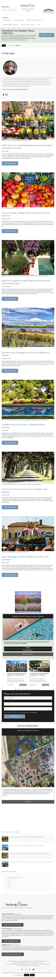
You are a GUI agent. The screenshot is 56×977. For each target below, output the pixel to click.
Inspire (19, 484)
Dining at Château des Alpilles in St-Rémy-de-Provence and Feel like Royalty (29, 853)
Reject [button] (32, 975)
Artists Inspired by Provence (9, 484)
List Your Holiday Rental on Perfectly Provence (18, 964)
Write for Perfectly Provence (40, 961)
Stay (9, 885)
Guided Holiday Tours (12, 347)
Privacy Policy (34, 712)
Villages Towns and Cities (34, 484)
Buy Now (28, 799)
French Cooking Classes (8, 208)
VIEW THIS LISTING (27, 654)
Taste (29, 140)
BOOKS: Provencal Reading (10, 24)
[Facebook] (3, 95)
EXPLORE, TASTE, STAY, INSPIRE (33, 20)
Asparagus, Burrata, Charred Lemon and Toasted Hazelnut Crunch (26, 837)
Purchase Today (46, 35)
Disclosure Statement (44, 964)
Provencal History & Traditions (14, 552)
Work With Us (10, 10)
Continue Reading (10, 163)
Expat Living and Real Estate (15, 877)
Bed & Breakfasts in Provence (9, 419)
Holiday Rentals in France (36, 962)
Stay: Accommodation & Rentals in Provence (31, 275)
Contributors (10, 45)
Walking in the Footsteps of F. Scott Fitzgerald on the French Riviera (26, 845)
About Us (4, 10)
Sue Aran (24, 140)
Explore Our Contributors (12, 954)
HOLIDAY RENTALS (7, 20)
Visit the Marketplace (11, 941)
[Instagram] (7, 95)
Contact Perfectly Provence (24, 965)
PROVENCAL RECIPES (19, 20)
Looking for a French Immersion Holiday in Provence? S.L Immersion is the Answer (30, 862)
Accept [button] (26, 975)
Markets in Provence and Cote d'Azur (11, 140)
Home (3, 45)
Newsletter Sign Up (13, 961)
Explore (4, 347)
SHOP (39, 24)
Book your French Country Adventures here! (15, 89)
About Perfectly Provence (12, 925)
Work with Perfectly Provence (21, 962)
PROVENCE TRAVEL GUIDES (27, 24)
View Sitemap (35, 965)
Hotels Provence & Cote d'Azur (10, 275)
